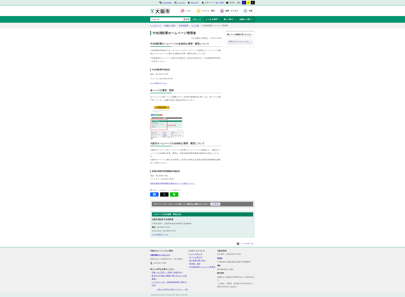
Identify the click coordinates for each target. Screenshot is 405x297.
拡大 (217, 2)
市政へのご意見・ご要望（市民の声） (167, 272)
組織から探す (170, 25)
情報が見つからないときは (239, 41)
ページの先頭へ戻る (247, 243)
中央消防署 (183, 25)
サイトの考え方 (195, 257)
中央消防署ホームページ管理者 (202, 267)
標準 (222, 2)
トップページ (155, 25)
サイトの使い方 (195, 254)
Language (167, 2)
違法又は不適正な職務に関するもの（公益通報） (169, 277)
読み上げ (194, 2)
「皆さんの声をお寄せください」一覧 (172, 289)
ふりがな (181, 2)
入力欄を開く (216, 204)
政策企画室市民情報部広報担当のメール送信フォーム (172, 183)
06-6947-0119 (163, 227)
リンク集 (195, 25)
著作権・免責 (194, 264)
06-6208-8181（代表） (225, 269)
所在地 (219, 258)
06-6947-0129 (162, 74)
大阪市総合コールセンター (160, 255)
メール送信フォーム (158, 83)
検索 (187, 19)
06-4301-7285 (160, 263)
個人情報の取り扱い (197, 260)
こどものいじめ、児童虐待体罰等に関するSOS (169, 283)
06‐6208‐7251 (162, 176)
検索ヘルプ (197, 19)
